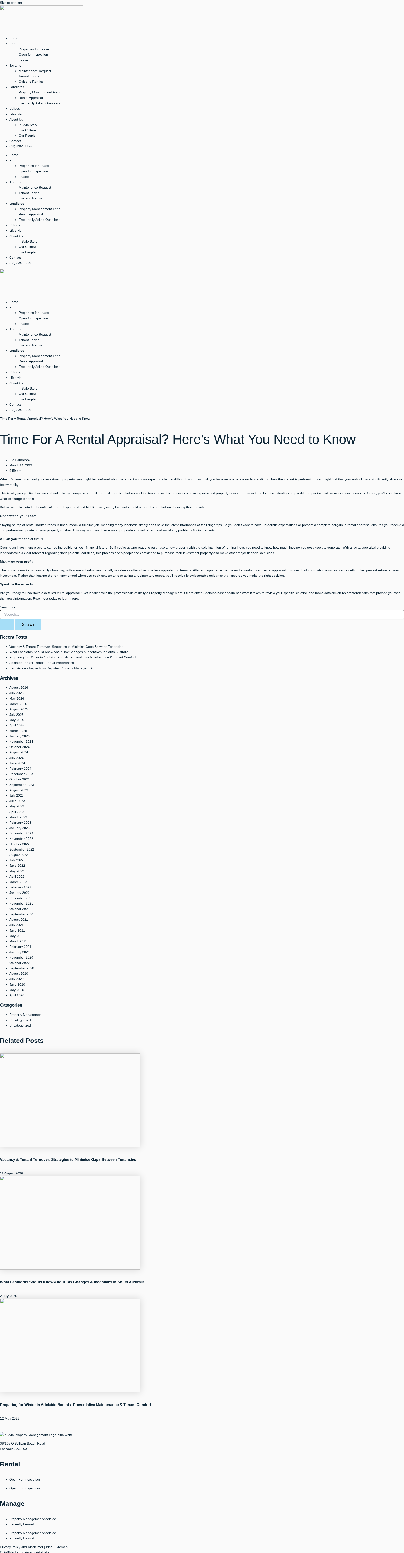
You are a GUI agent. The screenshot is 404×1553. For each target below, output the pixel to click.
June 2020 (17, 984)
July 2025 (16, 714)
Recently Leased (21, 1524)
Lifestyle (15, 114)
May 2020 (16, 990)
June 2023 (17, 801)
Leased (24, 60)
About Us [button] (16, 119)
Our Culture (27, 130)
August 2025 (18, 709)
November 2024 (21, 741)
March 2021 (18, 941)
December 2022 (21, 833)
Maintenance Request (35, 71)
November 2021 (21, 903)
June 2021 (17, 930)
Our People (27, 135)
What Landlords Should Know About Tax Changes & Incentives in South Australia (68, 652)
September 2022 (21, 849)
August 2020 (18, 973)
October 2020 (19, 963)
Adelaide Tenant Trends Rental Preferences (41, 663)
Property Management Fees (39, 92)
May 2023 (16, 806)
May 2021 (16, 936)
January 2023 (19, 828)
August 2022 (18, 855)
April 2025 (16, 725)
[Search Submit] (7, 624)
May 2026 (16, 698)
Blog (49, 1547)
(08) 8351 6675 (20, 146)
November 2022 (21, 839)
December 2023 (21, 774)
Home (13, 38)
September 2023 (21, 785)
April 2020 (16, 995)
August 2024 (18, 752)
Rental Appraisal (31, 98)
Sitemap (61, 1547)
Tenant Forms (29, 76)
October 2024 (19, 747)
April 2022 (16, 876)
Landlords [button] (16, 87)
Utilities (14, 108)
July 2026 (16, 693)
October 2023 (19, 779)
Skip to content (11, 2)
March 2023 (18, 817)
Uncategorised (20, 1020)
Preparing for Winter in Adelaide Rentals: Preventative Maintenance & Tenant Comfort (72, 657)
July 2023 (16, 795)
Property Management (26, 1014)
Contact (15, 141)
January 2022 (19, 893)
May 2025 (16, 720)
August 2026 (18, 687)
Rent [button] (12, 44)
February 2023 (20, 822)
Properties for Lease (34, 49)
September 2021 (21, 914)
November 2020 (21, 957)
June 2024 (17, 763)
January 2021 (19, 952)
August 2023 (18, 790)
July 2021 (16, 925)
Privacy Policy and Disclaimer (21, 1547)
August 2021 (18, 919)
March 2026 (18, 704)
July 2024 (16, 758)
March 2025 (18, 731)
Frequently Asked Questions (39, 103)
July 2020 (16, 979)
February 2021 (20, 946)
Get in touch (92, 593)
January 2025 (19, 736)
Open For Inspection (24, 1479)
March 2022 (18, 882)
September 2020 (21, 968)
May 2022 (16, 871)
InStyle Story (28, 125)
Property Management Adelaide (32, 1519)
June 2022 (17, 865)
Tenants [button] (15, 65)
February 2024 (20, 768)
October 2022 (19, 844)
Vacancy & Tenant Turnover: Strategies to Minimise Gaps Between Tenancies (66, 646)
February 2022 (20, 887)
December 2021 (21, 898)
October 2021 (19, 909)
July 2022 (16, 860)
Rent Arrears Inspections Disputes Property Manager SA (51, 668)
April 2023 (16, 812)
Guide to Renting (31, 81)
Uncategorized (20, 1025)
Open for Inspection (33, 54)
